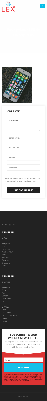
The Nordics (6, 299)
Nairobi (4, 321)
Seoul (4, 255)
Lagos (4, 318)
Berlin (4, 290)
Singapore (6, 263)
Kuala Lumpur (7, 252)
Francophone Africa (9, 315)
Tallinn (4, 301)
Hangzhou (6, 249)
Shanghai (5, 257)
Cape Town (6, 313)
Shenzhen (6, 260)
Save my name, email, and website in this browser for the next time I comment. (22, 179)
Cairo (4, 310)
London (5, 296)
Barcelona (6, 287)
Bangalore (6, 243)
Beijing (4, 246)
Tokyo (4, 266)
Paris (3, 293)
